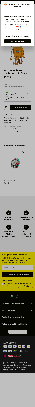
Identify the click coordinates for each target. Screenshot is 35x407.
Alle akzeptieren (17, 41)
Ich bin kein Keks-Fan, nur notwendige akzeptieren (18, 36)
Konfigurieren (17, 30)
